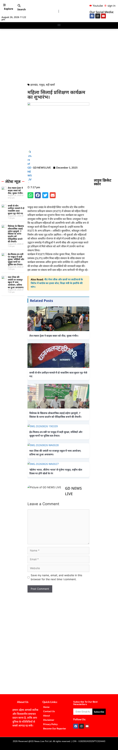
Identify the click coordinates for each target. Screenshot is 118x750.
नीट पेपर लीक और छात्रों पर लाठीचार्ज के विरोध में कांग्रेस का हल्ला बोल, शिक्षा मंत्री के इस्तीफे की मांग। (57, 283)
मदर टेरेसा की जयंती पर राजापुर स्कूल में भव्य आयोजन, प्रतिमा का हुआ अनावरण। (16, 282)
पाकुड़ (42, 84)
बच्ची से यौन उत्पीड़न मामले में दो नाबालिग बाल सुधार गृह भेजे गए (16, 209)
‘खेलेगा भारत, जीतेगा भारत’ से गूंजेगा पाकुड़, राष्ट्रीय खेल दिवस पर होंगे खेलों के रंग (55, 471)
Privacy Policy (50, 724)
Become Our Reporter (54, 728)
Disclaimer (48, 719)
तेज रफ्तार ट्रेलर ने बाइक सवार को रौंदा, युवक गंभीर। (15, 190)
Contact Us (49, 711)
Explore (8, 8)
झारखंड (34, 84)
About (46, 715)
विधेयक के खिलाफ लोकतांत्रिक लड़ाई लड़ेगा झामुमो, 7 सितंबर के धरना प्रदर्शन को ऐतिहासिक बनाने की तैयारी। (16, 234)
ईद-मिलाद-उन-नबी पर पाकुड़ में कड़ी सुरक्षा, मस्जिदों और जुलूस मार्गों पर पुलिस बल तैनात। (16, 259)
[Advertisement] (59, 55)
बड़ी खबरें (50, 84)
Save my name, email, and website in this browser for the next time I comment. (56, 577)
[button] (19, 5)
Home (46, 707)
